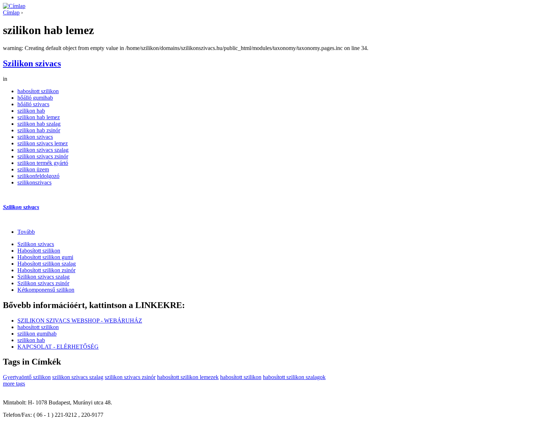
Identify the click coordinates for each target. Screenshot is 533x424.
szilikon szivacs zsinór (42, 156)
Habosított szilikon (38, 251)
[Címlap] (14, 6)
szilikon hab (31, 111)
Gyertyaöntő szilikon (27, 377)
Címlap (11, 12)
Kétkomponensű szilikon (45, 290)
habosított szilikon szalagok (294, 377)
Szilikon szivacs (32, 63)
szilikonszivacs (34, 182)
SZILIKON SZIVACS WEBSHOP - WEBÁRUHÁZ (79, 320)
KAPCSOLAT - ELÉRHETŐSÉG (58, 347)
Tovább (26, 232)
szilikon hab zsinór (38, 130)
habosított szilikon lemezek (188, 377)
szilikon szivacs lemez (42, 143)
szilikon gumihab (37, 334)
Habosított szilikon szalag (46, 264)
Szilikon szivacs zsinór (43, 283)
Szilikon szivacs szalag (43, 277)
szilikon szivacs (35, 137)
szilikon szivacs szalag (43, 150)
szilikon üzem (33, 169)
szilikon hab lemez (38, 117)
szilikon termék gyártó (42, 163)
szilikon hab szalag (39, 124)
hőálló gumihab (35, 98)
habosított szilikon (38, 91)
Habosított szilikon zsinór (46, 270)
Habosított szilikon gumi (45, 257)
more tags (14, 384)
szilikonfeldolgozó (38, 176)
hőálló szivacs (33, 104)
